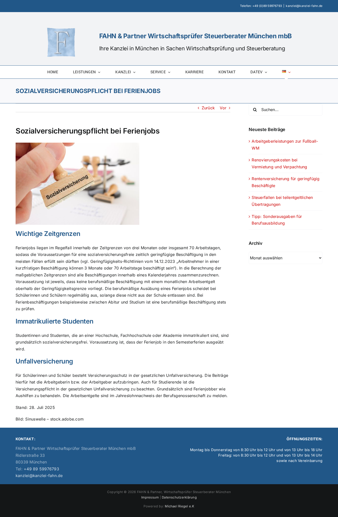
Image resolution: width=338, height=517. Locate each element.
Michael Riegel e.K (179, 506)
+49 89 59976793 (41, 468)
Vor (223, 107)
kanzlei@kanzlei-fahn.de (304, 6)
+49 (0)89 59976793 (267, 6)
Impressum (150, 497)
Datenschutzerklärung (179, 497)
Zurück (208, 107)
